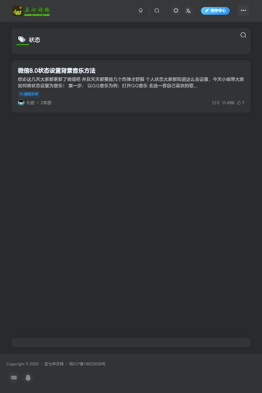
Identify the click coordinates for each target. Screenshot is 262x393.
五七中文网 (54, 364)
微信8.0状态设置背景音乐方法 (57, 70)
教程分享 (31, 94)
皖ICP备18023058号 (87, 364)
